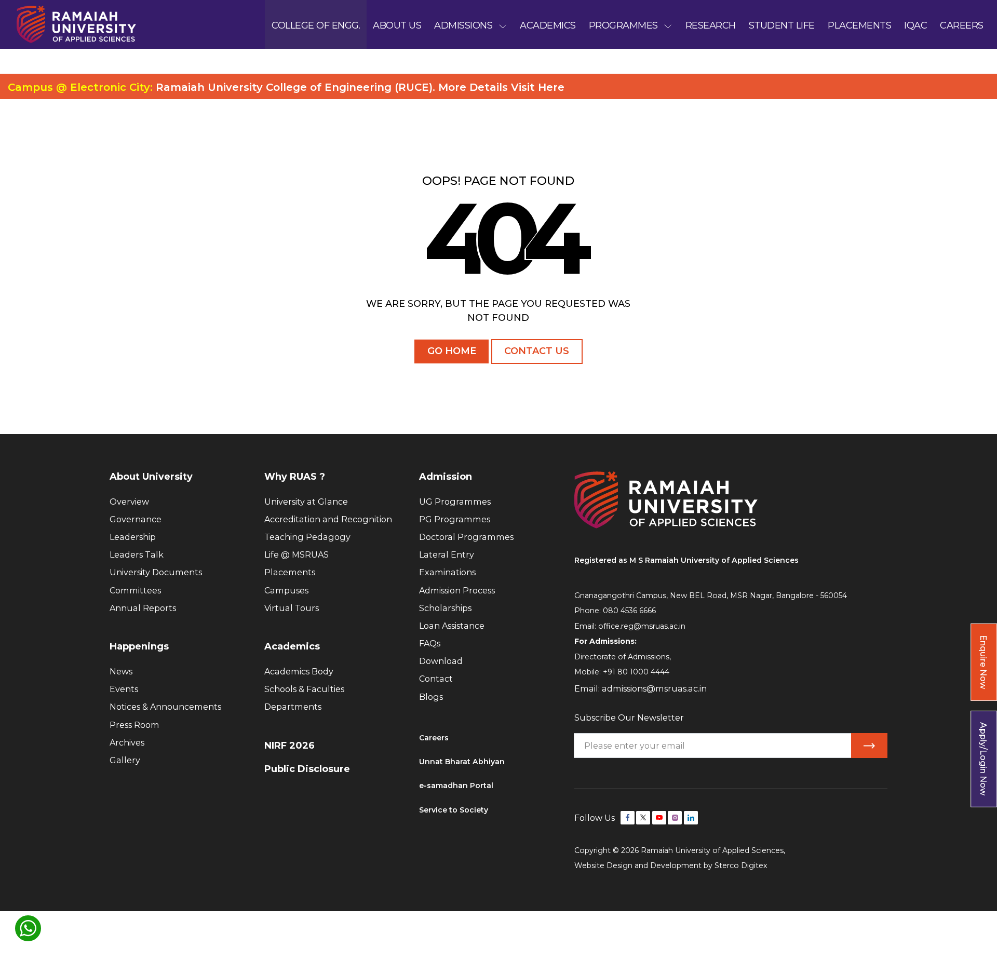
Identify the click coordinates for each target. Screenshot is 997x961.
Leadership (133, 537)
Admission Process (457, 590)
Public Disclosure (307, 769)
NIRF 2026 (289, 745)
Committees (135, 590)
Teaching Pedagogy (307, 537)
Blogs (431, 697)
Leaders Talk (137, 554)
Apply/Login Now (983, 758)
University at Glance (306, 501)
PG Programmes (454, 519)
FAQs (429, 643)
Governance (135, 519)
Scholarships (445, 608)
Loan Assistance (451, 625)
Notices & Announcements (165, 706)
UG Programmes (455, 501)
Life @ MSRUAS (296, 554)
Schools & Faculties (304, 689)
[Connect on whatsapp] (28, 928)
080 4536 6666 (629, 610)
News (121, 671)
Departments (292, 706)
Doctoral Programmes (466, 537)
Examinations (447, 572)
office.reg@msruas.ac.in (641, 626)
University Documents (156, 572)
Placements (289, 572)
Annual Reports (143, 608)
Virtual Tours (291, 608)
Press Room (134, 725)
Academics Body (298, 671)
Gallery (125, 760)
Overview (129, 501)
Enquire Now (983, 662)
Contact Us (536, 351)
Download (441, 661)
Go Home (451, 351)
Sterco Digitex (741, 865)
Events (124, 689)
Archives (127, 742)
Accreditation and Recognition (328, 519)
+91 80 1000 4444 (636, 671)
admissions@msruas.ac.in (654, 688)
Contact (436, 678)
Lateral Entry (446, 554)
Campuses (286, 590)
